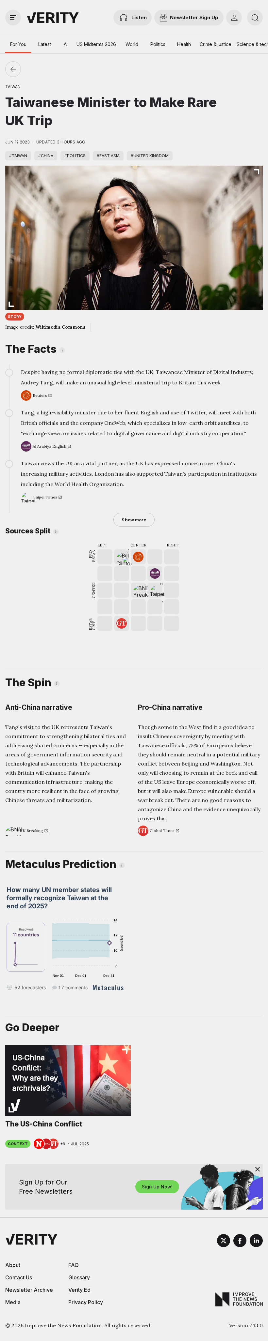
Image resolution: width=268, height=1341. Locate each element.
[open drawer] (13, 17)
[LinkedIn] (256, 1241)
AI (66, 44)
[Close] (257, 1169)
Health (184, 44)
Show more (134, 519)
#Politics (75, 155)
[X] (223, 1241)
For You (18, 44)
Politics (157, 44)
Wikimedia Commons (60, 327)
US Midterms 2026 (96, 44)
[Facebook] (239, 1241)
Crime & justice (215, 44)
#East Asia (108, 155)
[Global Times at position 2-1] (121, 623)
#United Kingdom (150, 155)
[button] (121, 556)
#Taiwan (18, 155)
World (132, 44)
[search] (255, 17)
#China (45, 155)
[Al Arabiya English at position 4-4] (154, 573)
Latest (44, 44)
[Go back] (13, 69)
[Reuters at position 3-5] (138, 556)
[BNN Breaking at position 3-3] (138, 590)
